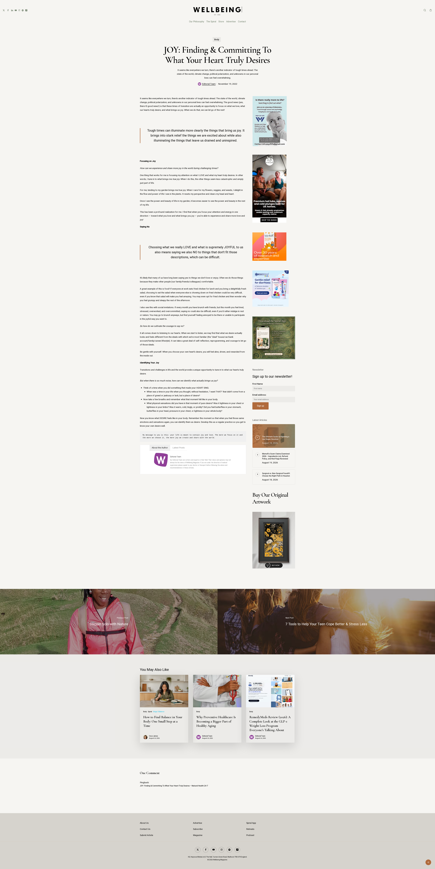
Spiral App (251, 823)
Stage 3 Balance (158, 712)
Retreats (250, 829)
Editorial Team (209, 84)
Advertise (197, 823)
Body (216, 39)
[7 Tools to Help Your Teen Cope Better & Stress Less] (326, 621)
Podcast (250, 835)
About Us (144, 823)
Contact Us (145, 829)
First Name (257, 383)
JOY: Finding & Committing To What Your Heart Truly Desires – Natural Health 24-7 (174, 785)
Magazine (197, 835)
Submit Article (146, 835)
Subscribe (198, 829)
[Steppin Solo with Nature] (109, 621)
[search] (424, 10)
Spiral (150, 712)
